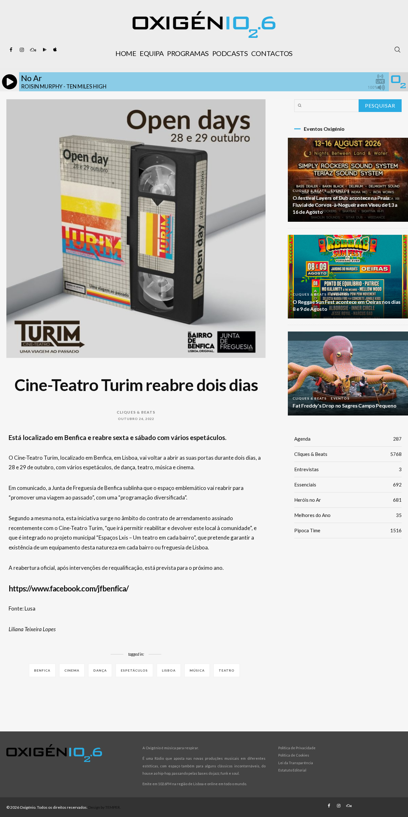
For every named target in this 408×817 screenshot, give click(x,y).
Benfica (42, 670)
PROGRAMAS (188, 53)
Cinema (71, 670)
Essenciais (348, 484)
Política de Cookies (293, 755)
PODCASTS (230, 53)
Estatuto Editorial (292, 770)
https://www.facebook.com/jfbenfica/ (68, 588)
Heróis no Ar (348, 500)
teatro (227, 670)
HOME (125, 53)
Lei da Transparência (295, 763)
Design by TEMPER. (104, 807)
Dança (100, 670)
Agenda (348, 439)
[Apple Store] (54, 50)
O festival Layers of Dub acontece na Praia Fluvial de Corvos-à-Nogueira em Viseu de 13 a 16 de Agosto (345, 205)
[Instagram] (22, 50)
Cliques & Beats (136, 412)
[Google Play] (44, 50)
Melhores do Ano (348, 515)
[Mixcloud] (33, 50)
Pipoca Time (348, 530)
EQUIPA (152, 53)
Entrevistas (348, 469)
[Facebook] (11, 50)
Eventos (340, 190)
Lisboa (169, 670)
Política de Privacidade (297, 748)
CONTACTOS (272, 53)
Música (197, 670)
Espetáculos (134, 670)
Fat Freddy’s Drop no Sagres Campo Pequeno (344, 405)
